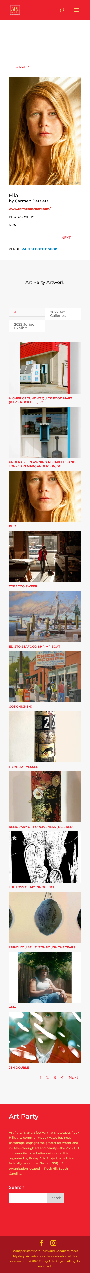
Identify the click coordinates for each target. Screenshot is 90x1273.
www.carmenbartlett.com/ (30, 209)
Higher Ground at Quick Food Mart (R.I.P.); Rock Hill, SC (40, 400)
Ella (13, 526)
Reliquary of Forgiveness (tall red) (41, 827)
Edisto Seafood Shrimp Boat (34, 646)
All (16, 312)
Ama (12, 1007)
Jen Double (19, 1067)
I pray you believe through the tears (42, 947)
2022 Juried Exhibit (24, 326)
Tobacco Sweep (23, 586)
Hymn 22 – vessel (23, 767)
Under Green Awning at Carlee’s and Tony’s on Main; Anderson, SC (42, 464)
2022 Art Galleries (58, 314)
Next (73, 1077)
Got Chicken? (21, 706)
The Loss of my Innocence (32, 887)
